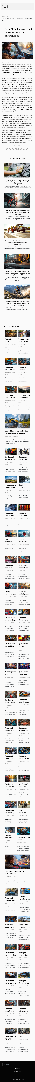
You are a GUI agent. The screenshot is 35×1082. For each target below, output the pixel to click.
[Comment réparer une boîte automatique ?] (11, 750)
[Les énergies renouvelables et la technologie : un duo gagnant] (11, 479)
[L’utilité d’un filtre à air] (10, 830)
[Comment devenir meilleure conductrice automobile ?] (24, 361)
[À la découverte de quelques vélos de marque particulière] (24, 1031)
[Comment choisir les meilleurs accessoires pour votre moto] (24, 451)
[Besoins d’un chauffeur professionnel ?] (17, 861)
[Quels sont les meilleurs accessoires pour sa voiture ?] (24, 666)
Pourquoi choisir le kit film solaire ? (24, 983)
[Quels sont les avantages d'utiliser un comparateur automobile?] (11, 975)
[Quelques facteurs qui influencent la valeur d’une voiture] (11, 586)
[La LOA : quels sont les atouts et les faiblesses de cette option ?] (24, 533)
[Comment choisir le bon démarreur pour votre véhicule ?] (24, 750)
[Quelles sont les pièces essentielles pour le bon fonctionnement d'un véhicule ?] (23, 831)
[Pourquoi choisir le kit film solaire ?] (24, 975)
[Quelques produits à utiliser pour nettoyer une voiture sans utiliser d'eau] (25, 891)
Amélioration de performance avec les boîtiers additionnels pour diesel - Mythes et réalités (17, 273)
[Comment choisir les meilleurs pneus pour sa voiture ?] (11, 507)
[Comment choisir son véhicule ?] (24, 694)
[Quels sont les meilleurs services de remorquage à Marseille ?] (24, 559)
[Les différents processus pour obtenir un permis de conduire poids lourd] (11, 533)
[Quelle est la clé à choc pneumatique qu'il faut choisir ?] (24, 778)
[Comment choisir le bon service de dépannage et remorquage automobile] (17, 231)
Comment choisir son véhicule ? (23, 701)
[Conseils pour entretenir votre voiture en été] (11, 333)
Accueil (3, 16)
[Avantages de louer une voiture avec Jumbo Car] (11, 666)
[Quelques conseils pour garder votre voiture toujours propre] (11, 778)
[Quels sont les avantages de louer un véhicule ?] (11, 804)
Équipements (17, 1068)
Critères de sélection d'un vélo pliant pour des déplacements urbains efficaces (17, 212)
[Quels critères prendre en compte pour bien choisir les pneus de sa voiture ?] (24, 479)
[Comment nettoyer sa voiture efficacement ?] (11, 559)
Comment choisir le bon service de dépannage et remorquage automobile (17, 242)
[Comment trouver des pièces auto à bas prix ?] (24, 722)
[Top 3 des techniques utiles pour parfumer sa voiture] (24, 586)
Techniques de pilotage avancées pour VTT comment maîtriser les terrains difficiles (17, 303)
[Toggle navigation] (5, 7)
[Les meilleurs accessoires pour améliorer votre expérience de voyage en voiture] (24, 389)
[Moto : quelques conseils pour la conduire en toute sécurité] (24, 804)
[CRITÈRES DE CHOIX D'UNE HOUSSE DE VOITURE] (11, 1031)
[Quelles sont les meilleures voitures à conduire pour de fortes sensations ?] (11, 638)
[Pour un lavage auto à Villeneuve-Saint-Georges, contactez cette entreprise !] (17, 170)
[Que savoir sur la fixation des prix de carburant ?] (24, 638)
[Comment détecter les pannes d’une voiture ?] (11, 361)
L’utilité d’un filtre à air (9, 837)
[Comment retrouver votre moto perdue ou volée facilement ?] (24, 1003)
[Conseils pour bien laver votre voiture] (11, 1003)
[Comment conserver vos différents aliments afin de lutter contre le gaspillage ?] (24, 507)
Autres (8, 16)
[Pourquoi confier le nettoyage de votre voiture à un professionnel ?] (24, 947)
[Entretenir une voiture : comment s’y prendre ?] (11, 389)
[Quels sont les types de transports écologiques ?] (11, 947)
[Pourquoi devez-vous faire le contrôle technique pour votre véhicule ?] (11, 722)
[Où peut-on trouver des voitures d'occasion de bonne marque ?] (11, 612)
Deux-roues (17, 1074)
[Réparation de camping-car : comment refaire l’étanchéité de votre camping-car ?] (24, 919)
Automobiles (17, 1071)
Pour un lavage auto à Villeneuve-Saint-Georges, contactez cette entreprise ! (17, 182)
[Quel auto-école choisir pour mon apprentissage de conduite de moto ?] (11, 694)
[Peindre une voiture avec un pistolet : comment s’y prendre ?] (24, 333)
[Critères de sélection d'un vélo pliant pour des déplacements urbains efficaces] (17, 200)
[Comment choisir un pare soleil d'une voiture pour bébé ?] (24, 612)
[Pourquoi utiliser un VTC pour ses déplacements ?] (11, 892)
